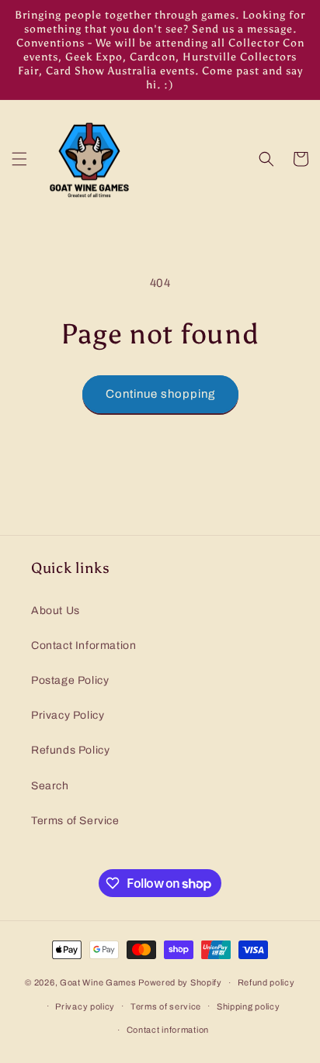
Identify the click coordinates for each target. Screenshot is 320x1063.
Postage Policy (70, 680)
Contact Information (83, 645)
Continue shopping (160, 394)
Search (50, 786)
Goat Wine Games (99, 982)
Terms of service (165, 1006)
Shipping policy (248, 1006)
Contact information (168, 1029)
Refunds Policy (70, 750)
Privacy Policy (67, 715)
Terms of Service (75, 821)
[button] (19, 159)
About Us (55, 610)
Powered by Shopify (180, 982)
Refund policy (266, 982)
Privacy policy (85, 1006)
